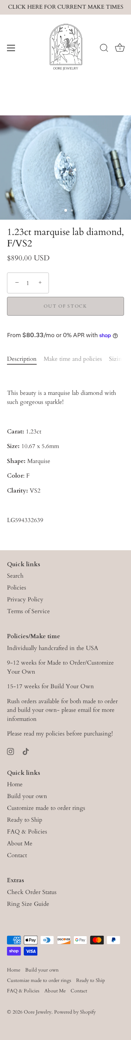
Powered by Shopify (75, 1012)
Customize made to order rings (46, 808)
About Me (19, 843)
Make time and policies (73, 359)
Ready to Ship (24, 820)
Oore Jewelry (37, 1012)
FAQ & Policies (27, 832)
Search (15, 576)
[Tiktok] (25, 751)
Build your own (27, 796)
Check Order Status (32, 892)
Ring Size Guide (28, 904)
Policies (16, 588)
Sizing (117, 359)
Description (22, 359)
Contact (17, 855)
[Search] (104, 49)
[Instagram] (10, 751)
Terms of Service (28, 611)
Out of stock (65, 306)
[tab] (25, 359)
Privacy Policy (25, 599)
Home (15, 784)
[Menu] (11, 48)
